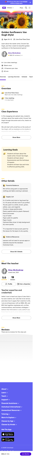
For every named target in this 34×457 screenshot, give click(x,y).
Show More (16, 137)
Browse (9, 8)
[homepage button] (4, 8)
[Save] (30, 13)
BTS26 (25, 1)
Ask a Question (25, 284)
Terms (17, 3)
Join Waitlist (25, 454)
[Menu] (29, 8)
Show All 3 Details (16, 252)
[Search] (26, 8)
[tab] (3, 77)
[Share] (25, 13)
